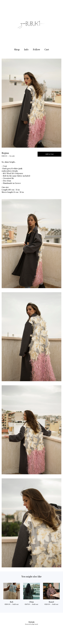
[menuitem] (17, 49)
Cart (47, 49)
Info (26, 49)
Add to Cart (49, 154)
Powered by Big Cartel (31, 624)
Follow (36, 49)
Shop (17, 49)
